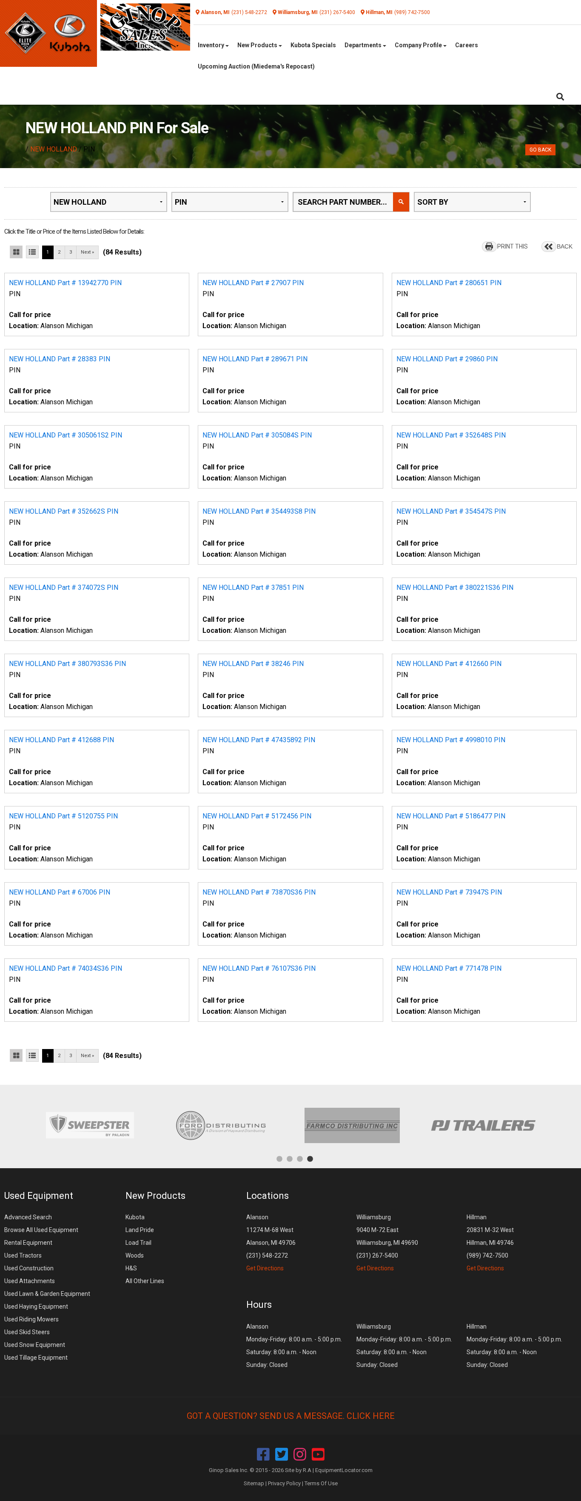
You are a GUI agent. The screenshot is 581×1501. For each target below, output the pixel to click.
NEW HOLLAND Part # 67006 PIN (59, 892)
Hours (259, 1304)
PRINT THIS (512, 246)
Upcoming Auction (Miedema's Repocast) (256, 66)
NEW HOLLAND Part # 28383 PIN (59, 359)
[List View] (32, 252)
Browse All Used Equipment (41, 1230)
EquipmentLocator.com (344, 1470)
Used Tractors (23, 1255)
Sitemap (254, 1483)
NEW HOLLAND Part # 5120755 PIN (63, 816)
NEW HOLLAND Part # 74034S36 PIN (65, 968)
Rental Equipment (28, 1242)
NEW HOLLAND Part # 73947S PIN (449, 892)
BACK (564, 246)
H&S (131, 1268)
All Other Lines (144, 1281)
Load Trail (138, 1242)
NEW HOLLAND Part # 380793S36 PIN (67, 664)
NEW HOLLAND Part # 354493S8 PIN (259, 511)
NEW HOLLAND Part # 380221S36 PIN (454, 587)
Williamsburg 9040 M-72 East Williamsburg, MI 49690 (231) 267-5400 (387, 1243)
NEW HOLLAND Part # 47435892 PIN (258, 740)
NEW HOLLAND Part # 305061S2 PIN (65, 435)
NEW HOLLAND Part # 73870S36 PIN (259, 892)
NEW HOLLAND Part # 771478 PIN (448, 968)
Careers (466, 45)
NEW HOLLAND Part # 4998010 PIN (450, 740)
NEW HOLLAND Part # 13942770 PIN (65, 283)
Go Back (540, 150)
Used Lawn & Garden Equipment (47, 1293)
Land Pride (139, 1230)
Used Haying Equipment (36, 1306)
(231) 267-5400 (337, 12)
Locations (267, 1195)
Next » (87, 252)
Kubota (135, 1217)
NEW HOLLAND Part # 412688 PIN (61, 740)
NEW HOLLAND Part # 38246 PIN (253, 664)
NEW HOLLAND (53, 149)
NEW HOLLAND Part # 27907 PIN (253, 283)
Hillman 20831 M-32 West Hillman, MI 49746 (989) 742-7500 (490, 1243)
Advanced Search (28, 1217)
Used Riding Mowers (31, 1319)
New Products (258, 45)
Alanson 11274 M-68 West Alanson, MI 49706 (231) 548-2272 (271, 1243)
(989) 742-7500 (412, 12)
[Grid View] (16, 252)
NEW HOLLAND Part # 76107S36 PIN (259, 968)
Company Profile (419, 45)
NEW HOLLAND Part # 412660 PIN (448, 664)
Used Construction (29, 1268)
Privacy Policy (284, 1483)
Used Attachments (29, 1281)
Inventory (211, 45)
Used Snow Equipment (34, 1344)
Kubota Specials (313, 45)
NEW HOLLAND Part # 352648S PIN (451, 435)
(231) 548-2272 (249, 12)
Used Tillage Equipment (36, 1357)
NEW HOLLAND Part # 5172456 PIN (256, 816)
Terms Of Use (321, 1483)
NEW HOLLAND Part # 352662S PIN (63, 511)
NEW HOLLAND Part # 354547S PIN (451, 511)
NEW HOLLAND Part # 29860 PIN (447, 359)
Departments (364, 45)
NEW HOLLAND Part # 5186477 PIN (450, 816)
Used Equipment (38, 1195)
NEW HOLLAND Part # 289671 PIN (255, 359)
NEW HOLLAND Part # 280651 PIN (448, 283)
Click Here (371, 1416)
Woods (134, 1255)
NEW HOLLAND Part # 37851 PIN (253, 587)
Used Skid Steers (27, 1332)
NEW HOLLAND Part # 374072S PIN (63, 587)
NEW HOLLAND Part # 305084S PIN (257, 435)
